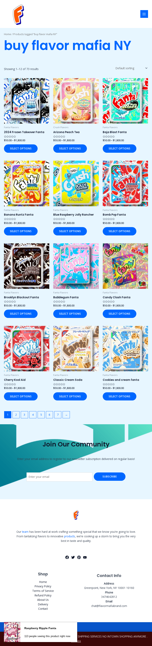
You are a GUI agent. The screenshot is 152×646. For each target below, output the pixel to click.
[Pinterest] (79, 557)
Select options (21, 148)
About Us (43, 600)
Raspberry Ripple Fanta (40, 628)
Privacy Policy (43, 586)
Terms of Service (43, 591)
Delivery (43, 604)
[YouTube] (85, 557)
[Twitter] (73, 557)
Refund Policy (43, 595)
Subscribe (110, 476)
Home (7, 34)
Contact (43, 608)
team (25, 532)
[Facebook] (67, 557)
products (69, 536)
